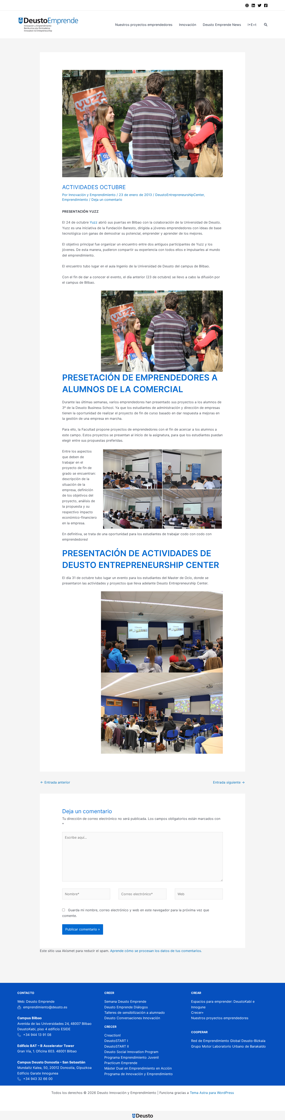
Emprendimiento (75, 199)
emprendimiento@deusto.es (45, 1007)
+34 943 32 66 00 (38, 1079)
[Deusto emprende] (247, 5)
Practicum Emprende (120, 1063)
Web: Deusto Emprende (35, 1001)
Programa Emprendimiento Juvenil (131, 1057)
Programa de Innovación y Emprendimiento (138, 1074)
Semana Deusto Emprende (125, 1001)
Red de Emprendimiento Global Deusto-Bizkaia (228, 1041)
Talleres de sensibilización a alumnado (134, 1012)
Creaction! (112, 1035)
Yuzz (94, 222)
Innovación (187, 25)
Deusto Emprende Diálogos (126, 1007)
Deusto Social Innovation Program (131, 1052)
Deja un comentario (106, 199)
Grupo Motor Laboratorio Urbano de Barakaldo (228, 1046)
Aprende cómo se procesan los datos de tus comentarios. (156, 951)
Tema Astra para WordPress (212, 1093)
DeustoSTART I (116, 1041)
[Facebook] (266, 5)
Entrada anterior (55, 782)
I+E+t (252, 25)
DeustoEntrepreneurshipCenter (179, 195)
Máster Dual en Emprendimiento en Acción (138, 1068)
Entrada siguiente (229, 782)
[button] (266, 24)
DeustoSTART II (116, 1046)
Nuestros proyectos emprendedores (143, 25)
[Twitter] (259, 5)
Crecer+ (197, 1012)
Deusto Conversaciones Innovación (132, 1018)
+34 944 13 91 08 (37, 1035)
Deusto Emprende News (222, 25)
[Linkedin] (253, 5)
